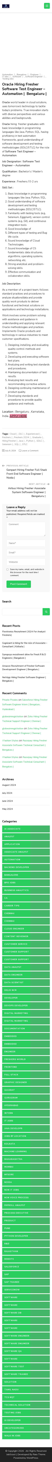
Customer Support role (16, 960)
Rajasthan (11, 1251)
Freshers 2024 (21, 437)
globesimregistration (12, 716)
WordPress (32, 1458)
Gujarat (9, 1090)
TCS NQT (9, 1397)
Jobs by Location (15, 1136)
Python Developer (16, 1236)
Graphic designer (15, 1082)
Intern (8, 1113)
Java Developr (13, 1128)
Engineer (34, 75)
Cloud (13, 433)
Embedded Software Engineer (16, 1045)
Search (6, 601)
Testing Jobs (8, 79)
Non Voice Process (16, 1197)
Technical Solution (17, 1405)
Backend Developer (16, 867)
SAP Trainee (11, 1282)
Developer (11, 998)
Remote (9, 1259)
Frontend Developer (11, 1068)
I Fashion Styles (10, 740)
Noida (8, 1182)
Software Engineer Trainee (16, 1344)
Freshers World (15, 1059)
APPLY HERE (18, 416)
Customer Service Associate (15, 945)
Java (21, 440)
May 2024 (7, 809)
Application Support (12, 845)
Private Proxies (10, 699)
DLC (21, 433)
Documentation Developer (14, 1029)
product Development (12, 1221)
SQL (17, 444)
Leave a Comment (30, 450)
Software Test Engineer (14, 1367)
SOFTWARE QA (13, 1351)
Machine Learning (15, 1151)
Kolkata (9, 1143)
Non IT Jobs (11, 1190)
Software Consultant (12, 1306)
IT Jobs (5, 77)
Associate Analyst (16, 852)
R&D (6, 1243)
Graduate (36, 437)
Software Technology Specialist (12, 1360)
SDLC (39, 440)
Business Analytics (16, 890)
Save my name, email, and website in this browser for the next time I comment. (27, 572)
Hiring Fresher (9, 440)
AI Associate (12, 829)
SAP (6, 1274)
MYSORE (9, 1174)
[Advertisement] (26, 40)
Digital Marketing (16, 1013)
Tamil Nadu (11, 1389)
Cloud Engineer (14, 928)
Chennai (9, 913)
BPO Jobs (9, 882)
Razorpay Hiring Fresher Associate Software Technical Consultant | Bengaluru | (24, 745)
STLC (24, 444)
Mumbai (8, 1166)
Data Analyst (13, 967)
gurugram (11, 1097)
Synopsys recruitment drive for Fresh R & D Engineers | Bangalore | (24, 656)
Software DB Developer (12, 1313)
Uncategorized (14, 1428)
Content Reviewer (16, 936)
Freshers (6, 437)
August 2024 (9, 785)
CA (6, 898)
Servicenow (12, 1289)
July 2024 (7, 793)
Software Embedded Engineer (16, 1329)
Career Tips (11, 905)
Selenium (6, 444)
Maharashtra (13, 1159)
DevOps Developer (16, 1005)
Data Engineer (13, 974)
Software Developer (11, 1321)
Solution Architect (11, 1383)
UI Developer (12, 1420)
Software (17, 77)
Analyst (9, 836)
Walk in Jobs (12, 1435)
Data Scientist (14, 982)
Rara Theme (39, 1454)
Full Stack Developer (11, 1075)
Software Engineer (34, 77)
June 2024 (7, 801)
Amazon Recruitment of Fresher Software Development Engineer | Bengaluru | (23, 667)
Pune (7, 1228)
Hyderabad (11, 1105)
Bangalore (21, 75)
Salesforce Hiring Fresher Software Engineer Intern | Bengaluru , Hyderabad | (25, 704)
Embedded (10, 1036)
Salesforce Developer (11, 1267)
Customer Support (16, 951)
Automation (7, 75)
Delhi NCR (10, 990)
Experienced (32, 433)
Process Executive (16, 1213)
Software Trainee (16, 1374)
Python (29, 440)
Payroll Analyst (14, 1205)
